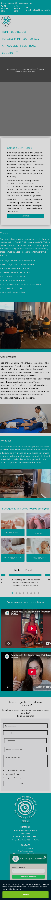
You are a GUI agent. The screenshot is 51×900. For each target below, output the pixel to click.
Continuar (25, 895)
